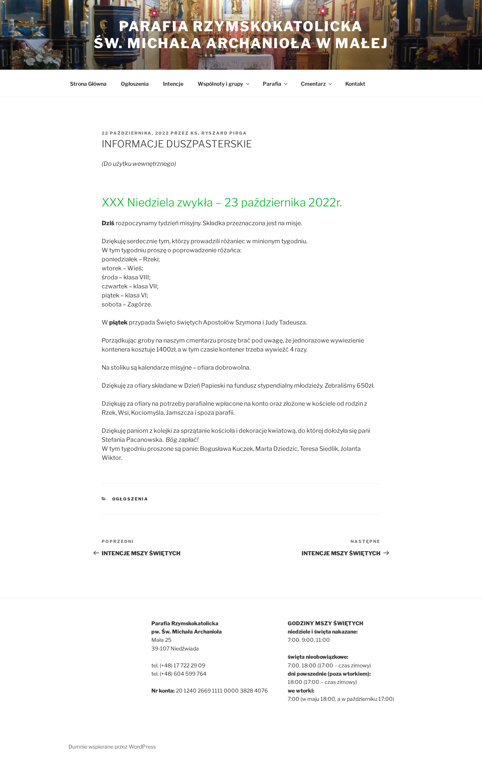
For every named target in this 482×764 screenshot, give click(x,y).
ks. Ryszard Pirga (219, 133)
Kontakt (355, 83)
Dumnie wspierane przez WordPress (112, 746)
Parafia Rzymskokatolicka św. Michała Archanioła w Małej (241, 35)
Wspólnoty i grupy (220, 83)
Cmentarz (313, 83)
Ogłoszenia (135, 83)
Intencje (173, 83)
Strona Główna (88, 83)
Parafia (272, 83)
